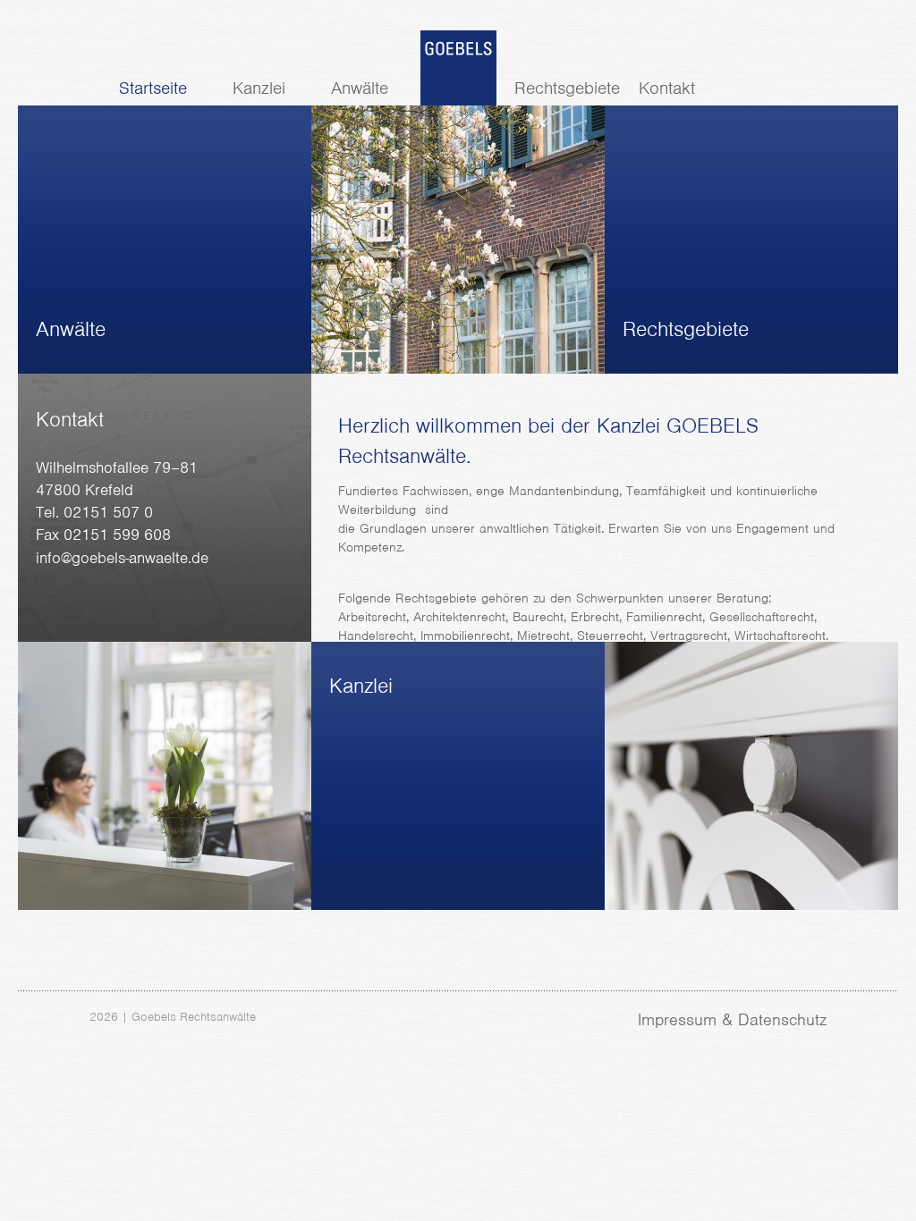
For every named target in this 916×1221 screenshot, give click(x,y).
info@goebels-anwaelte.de (122, 558)
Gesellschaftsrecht (761, 617)
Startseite (153, 88)
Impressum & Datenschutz (732, 1019)
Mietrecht (543, 635)
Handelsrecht (375, 635)
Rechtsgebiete (567, 88)
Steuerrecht (610, 635)
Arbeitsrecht (372, 617)
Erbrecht (595, 617)
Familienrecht (664, 617)
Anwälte (359, 88)
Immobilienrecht (465, 635)
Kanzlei (259, 88)
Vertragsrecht (688, 635)
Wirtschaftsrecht (780, 635)
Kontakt (667, 88)
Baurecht (538, 617)
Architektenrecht (459, 617)
